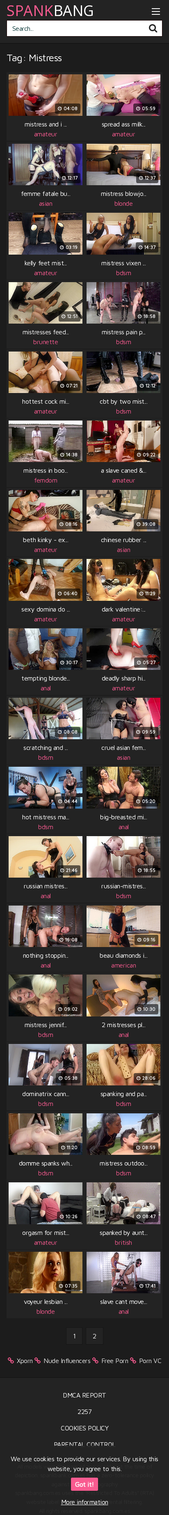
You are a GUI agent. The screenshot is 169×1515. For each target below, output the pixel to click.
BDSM (123, 272)
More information (84, 1502)
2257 (84, 1411)
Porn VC (150, 1360)
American (123, 965)
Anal (46, 688)
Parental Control (85, 1444)
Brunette (45, 341)
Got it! (84, 1484)
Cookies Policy (84, 1428)
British (123, 1242)
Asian (46, 203)
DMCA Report (84, 1395)
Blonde (123, 203)
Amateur (45, 134)
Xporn (25, 1360)
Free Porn (114, 1360)
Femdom (45, 480)
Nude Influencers (66, 1360)
